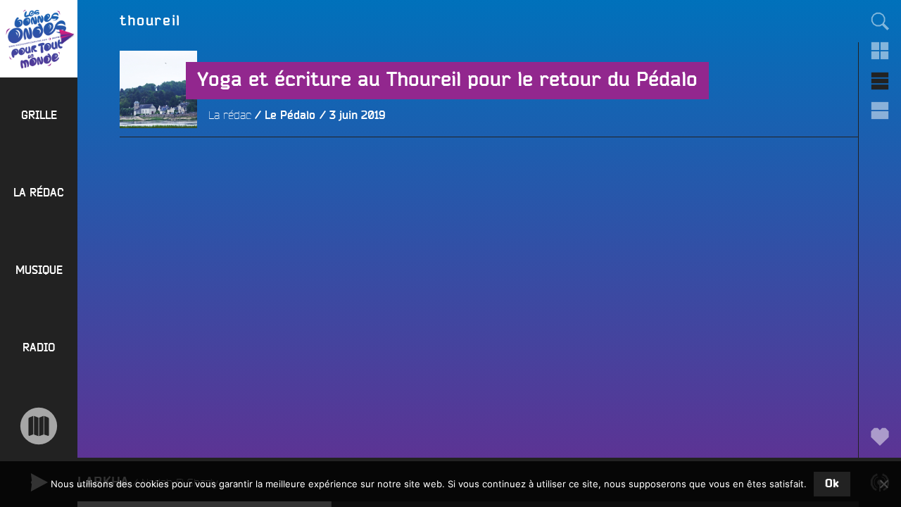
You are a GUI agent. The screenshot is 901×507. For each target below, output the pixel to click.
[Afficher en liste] (880, 81)
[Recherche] (880, 21)
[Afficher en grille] (880, 50)
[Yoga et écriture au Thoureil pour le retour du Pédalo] (158, 167)
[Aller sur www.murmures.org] (38, 426)
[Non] (883, 484)
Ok (832, 483)
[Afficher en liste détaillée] (880, 110)
